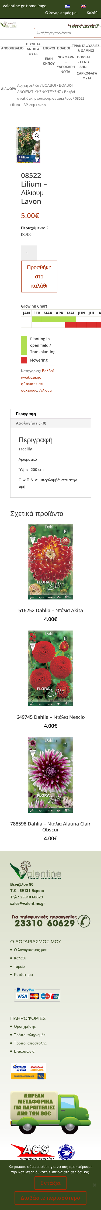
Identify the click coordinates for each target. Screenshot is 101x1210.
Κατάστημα (23, 974)
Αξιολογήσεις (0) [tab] (31, 423)
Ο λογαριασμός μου (62, 12)
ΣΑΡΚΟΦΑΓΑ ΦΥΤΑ (87, 76)
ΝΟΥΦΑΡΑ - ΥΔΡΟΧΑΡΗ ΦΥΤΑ (66, 64)
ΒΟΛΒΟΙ (63, 48)
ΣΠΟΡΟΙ (49, 48)
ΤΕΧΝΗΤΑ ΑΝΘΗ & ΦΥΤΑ (33, 49)
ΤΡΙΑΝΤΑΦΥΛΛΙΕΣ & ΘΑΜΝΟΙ (85, 48)
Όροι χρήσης (25, 1026)
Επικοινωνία (24, 1051)
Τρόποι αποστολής (30, 1043)
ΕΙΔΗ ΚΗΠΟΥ (49, 61)
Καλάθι (92, 12)
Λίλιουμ (45, 390)
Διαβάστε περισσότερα (50, 1198)
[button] (37, 136)
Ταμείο (19, 966)
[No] (94, 1185)
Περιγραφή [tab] (26, 413)
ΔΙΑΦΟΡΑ (8, 89)
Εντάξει (50, 1183)
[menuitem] (67, 6)
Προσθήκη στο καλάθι (39, 276)
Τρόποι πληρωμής (30, 1034)
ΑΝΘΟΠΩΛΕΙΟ (12, 48)
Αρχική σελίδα (28, 85)
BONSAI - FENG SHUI (83, 62)
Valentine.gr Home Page (24, 5)
